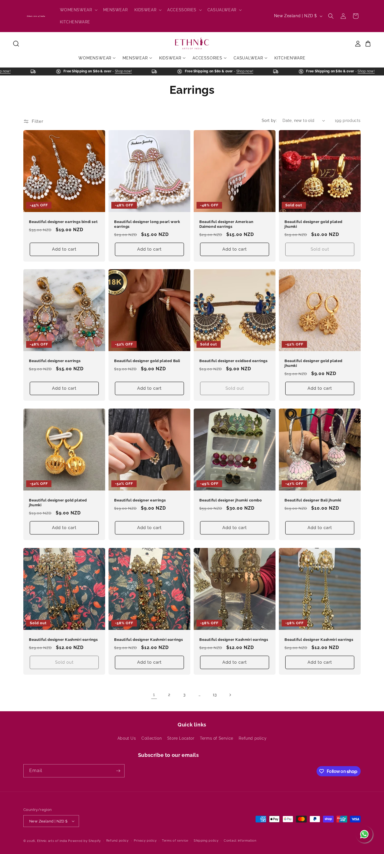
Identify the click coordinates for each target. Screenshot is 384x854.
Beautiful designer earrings (54, 361)
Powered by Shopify (84, 841)
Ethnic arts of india (52, 841)
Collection (151, 738)
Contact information (240, 840)
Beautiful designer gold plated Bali (147, 361)
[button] (78, 10)
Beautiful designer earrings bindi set (63, 222)
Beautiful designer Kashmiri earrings (63, 639)
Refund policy (252, 738)
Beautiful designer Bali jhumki (312, 500)
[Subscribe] (118, 770)
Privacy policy (145, 840)
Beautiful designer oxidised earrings (233, 361)
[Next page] (230, 695)
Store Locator (181, 738)
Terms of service (175, 840)
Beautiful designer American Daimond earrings (226, 224)
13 (215, 694)
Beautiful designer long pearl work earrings (147, 224)
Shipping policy (206, 840)
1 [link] (154, 694)
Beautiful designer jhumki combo (230, 500)
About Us (127, 738)
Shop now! (11, 71)
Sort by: (269, 120)
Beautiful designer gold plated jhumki (313, 224)
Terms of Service (216, 738)
